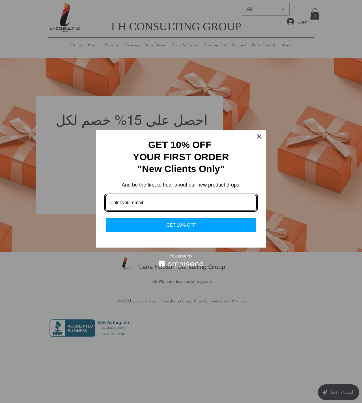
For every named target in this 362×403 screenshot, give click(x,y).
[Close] (259, 136)
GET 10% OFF (181, 225)
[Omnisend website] (181, 260)
